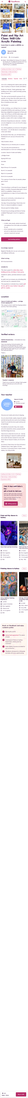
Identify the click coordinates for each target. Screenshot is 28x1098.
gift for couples (5, 287)
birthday (13, 272)
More (20, 78)
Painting (18, 69)
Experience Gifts (6, 74)
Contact (18, 407)
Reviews (10, 78)
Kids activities (13, 71)
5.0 (5, 1093)
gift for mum (9, 286)
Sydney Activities (6, 69)
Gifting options (11, 504)
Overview (4, 78)
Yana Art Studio (11, 51)
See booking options (14, 239)
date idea (16, 270)
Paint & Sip (4, 71)
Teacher (16, 78)
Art (14, 69)
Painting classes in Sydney (10, 568)
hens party (21, 272)
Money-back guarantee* (12, 635)
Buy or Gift (21, 1094)
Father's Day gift (18, 286)
